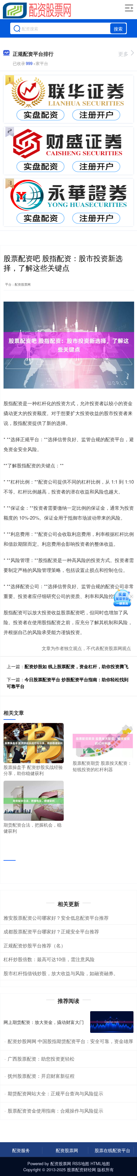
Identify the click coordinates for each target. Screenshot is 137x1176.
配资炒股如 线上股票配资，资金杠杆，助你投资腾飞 (76, 666)
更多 (123, 53)
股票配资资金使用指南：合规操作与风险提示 (55, 1110)
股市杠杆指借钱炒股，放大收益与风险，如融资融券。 (61, 973)
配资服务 (21, 1150)
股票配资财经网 (81, 1169)
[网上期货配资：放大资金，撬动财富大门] (111, 1022)
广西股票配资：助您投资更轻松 (41, 1058)
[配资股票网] (37, 10)
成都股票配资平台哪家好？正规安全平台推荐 (51, 931)
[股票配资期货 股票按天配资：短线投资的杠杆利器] (103, 740)
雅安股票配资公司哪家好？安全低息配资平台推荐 (56, 917)
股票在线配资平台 (112, 1150)
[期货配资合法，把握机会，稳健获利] (34, 800)
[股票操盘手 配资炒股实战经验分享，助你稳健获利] (34, 742)
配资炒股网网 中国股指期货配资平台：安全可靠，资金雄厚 (70, 1041)
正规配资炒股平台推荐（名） (35, 945)
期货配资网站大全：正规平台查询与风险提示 (55, 1093)
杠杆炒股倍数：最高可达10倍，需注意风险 (49, 959)
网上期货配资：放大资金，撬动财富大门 (44, 1022)
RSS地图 (80, 1163)
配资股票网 (67, 1150)
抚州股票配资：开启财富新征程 (41, 1075)
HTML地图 (100, 1163)
